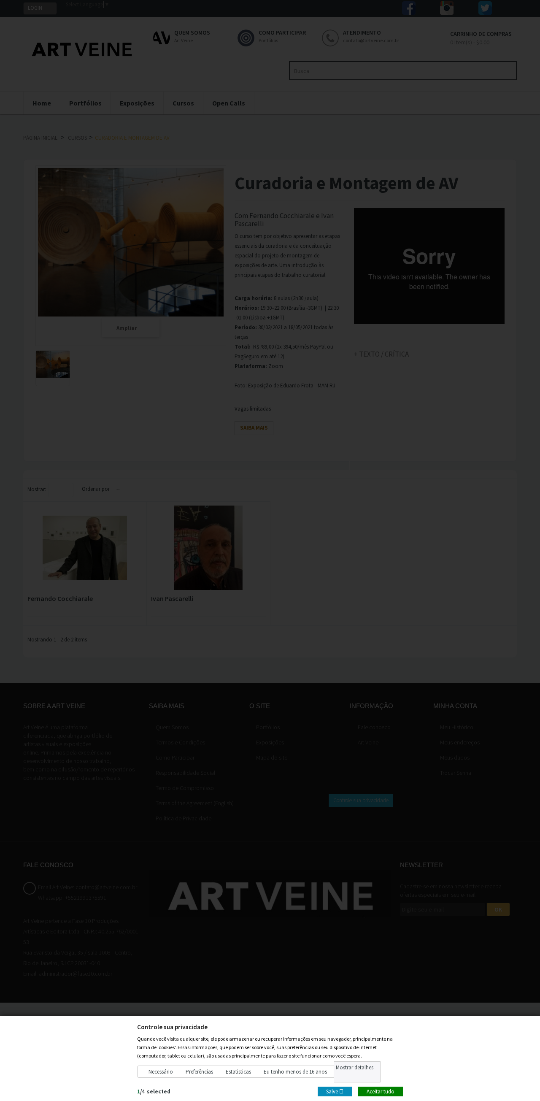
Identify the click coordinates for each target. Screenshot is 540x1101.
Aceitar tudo (380, 1091)
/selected (153, 1091)
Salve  (334, 1091)
